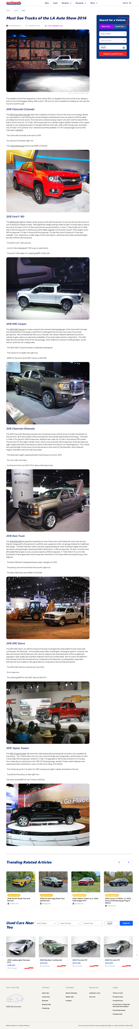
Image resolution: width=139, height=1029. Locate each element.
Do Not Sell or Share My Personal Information (121, 1005)
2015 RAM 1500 (16, 541)
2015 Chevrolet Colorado (20, 114)
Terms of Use (118, 993)
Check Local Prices (113, 54)
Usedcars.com (94, 993)
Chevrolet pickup (17, 146)
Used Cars (119, 26)
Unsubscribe (117, 1014)
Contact (69, 1001)
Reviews (45, 1001)
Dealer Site (70, 997)
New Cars (106, 26)
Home (8, 11)
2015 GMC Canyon (17, 329)
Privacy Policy (118, 997)
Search (126, 923)
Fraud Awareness (119, 1010)
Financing (45, 1008)
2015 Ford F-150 (16, 222)
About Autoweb (71, 993)
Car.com (92, 997)
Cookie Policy (118, 1001)
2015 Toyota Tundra (18, 753)
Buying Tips (46, 1004)
